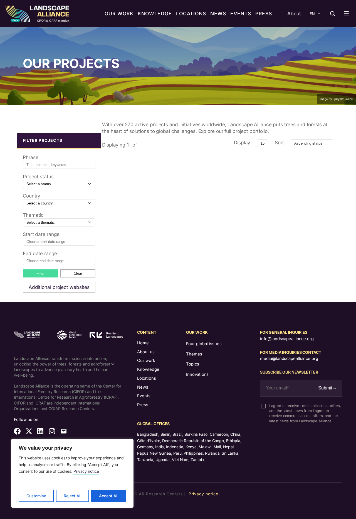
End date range (40, 253)
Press (142, 404)
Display (242, 142)
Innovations (197, 374)
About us (146, 351)
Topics (192, 364)
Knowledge (148, 369)
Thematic (33, 215)
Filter (40, 273)
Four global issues (203, 343)
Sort (279, 142)
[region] (72, 473)
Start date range (41, 234)
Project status (38, 176)
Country (31, 196)
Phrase (30, 157)
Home (143, 342)
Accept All (108, 495)
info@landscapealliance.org (286, 338)
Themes (194, 354)
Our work (146, 360)
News (142, 387)
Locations (146, 378)
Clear (78, 273)
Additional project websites (59, 287)
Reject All (72, 495)
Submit (325, 388)
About (294, 13)
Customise (36, 495)
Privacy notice (86, 471)
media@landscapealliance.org (289, 358)
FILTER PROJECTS (42, 140)
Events (143, 395)
